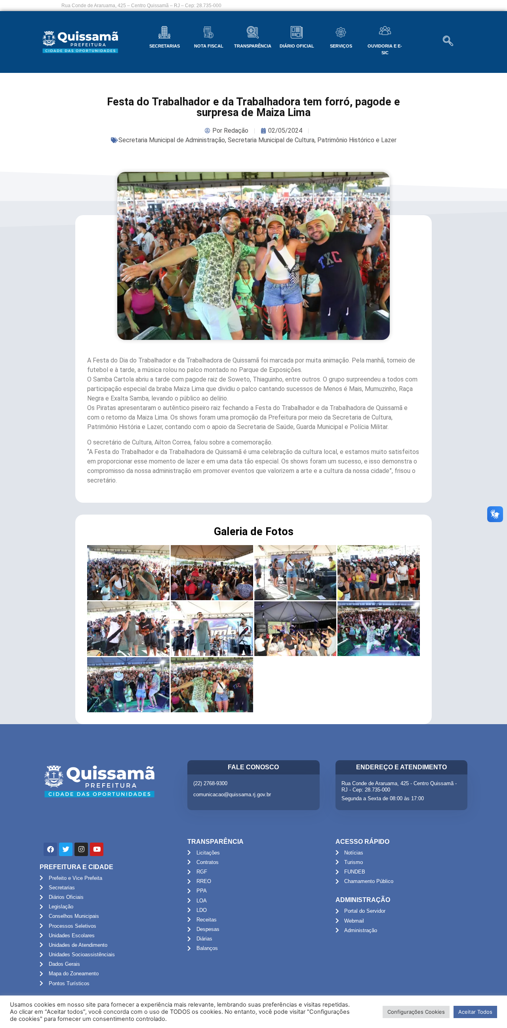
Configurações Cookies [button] (416, 1012)
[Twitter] (65, 849)
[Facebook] (50, 849)
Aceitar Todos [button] (475, 1012)
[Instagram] (81, 849)
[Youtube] (96, 849)
